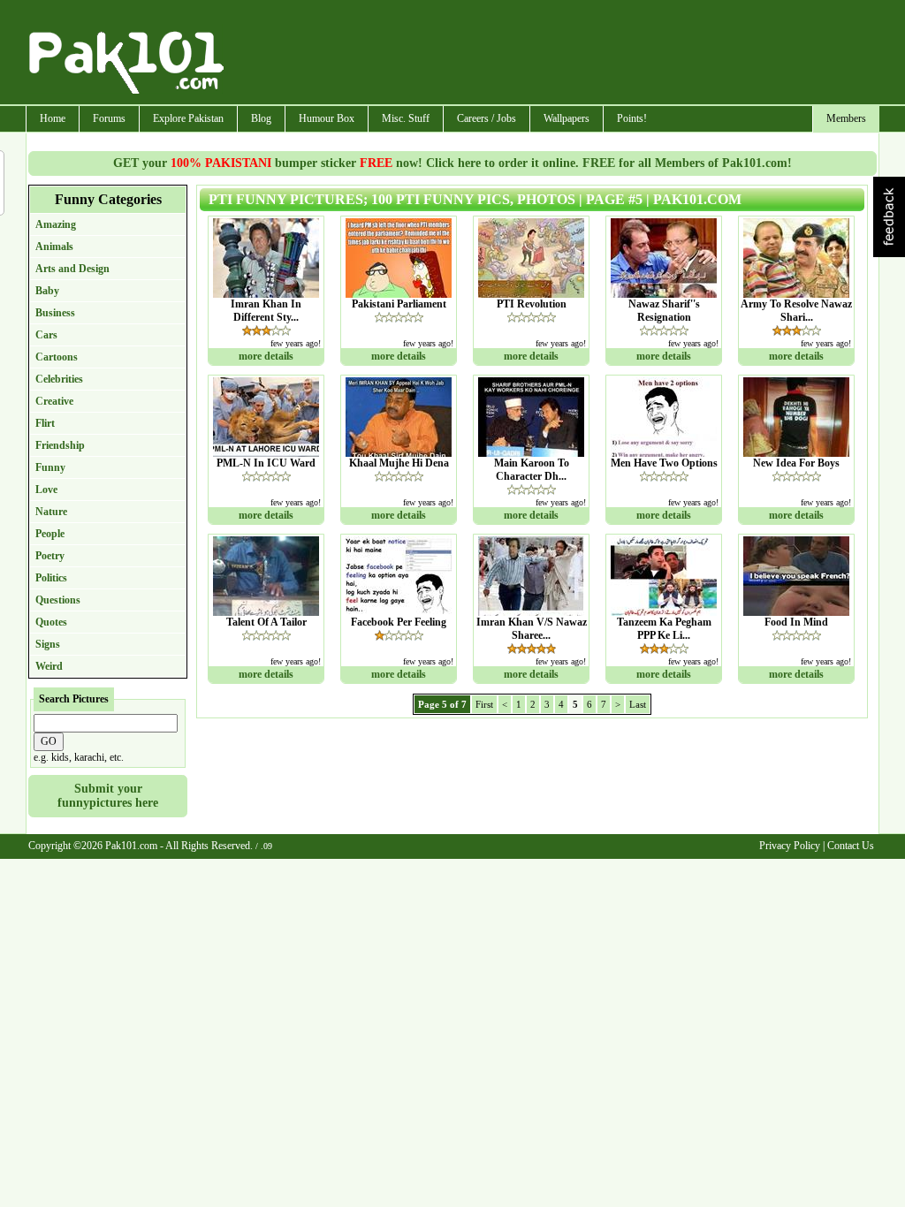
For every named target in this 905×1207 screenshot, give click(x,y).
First (484, 704)
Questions (57, 600)
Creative (54, 401)
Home (52, 118)
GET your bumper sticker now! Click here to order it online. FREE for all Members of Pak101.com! (452, 163)
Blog (261, 118)
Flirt (45, 423)
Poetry (50, 556)
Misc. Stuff (406, 118)
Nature (51, 511)
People (50, 534)
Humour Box (326, 118)
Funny (50, 467)
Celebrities (59, 379)
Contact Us (850, 845)
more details (266, 356)
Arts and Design (72, 268)
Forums (109, 118)
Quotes (51, 622)
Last (637, 704)
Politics (51, 578)
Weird (49, 666)
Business (55, 313)
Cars (46, 335)
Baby (47, 291)
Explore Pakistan (188, 118)
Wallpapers (566, 118)
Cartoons (56, 357)
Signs (47, 644)
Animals (54, 246)
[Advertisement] (552, 54)
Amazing (55, 224)
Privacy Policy (789, 845)
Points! (632, 118)
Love (46, 489)
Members (846, 118)
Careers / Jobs (486, 118)
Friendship (60, 445)
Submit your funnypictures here (107, 795)
